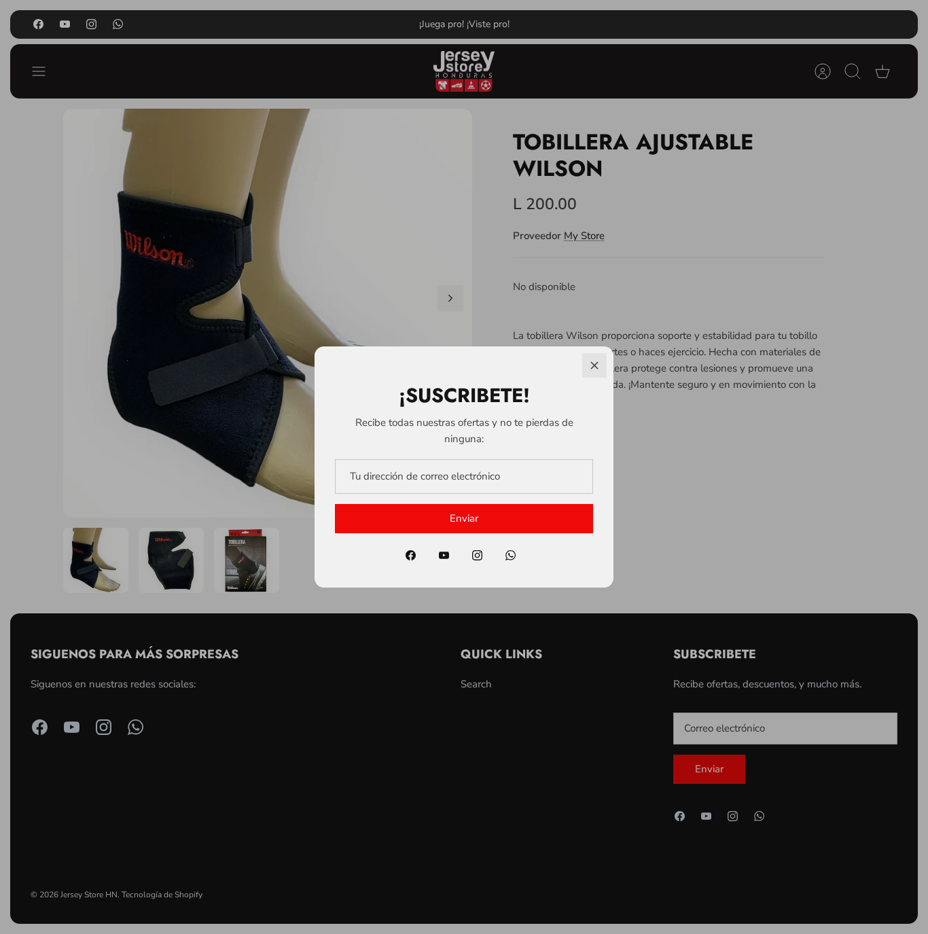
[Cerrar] (594, 365)
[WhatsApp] (510, 555)
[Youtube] (444, 555)
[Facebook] (410, 555)
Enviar (464, 518)
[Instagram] (477, 555)
